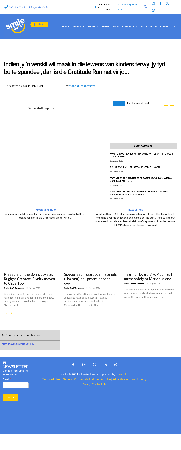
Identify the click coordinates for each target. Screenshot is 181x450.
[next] (172, 119)
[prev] (166, 119)
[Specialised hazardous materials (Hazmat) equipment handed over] (90, 269)
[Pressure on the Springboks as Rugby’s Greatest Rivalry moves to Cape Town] (30, 269)
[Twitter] (167, 3)
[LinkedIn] (105, 396)
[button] (145, 7)
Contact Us (99, 416)
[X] (136, 102)
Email (7, 411)
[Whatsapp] (153, 10)
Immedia (122, 406)
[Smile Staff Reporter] (16, 128)
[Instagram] (153, 3)
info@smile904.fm (39, 7)
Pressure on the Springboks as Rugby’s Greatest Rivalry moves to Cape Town (140, 209)
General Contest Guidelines (81, 411)
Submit (10, 428)
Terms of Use (51, 411)
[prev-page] (6, 328)
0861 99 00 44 (17, 7)
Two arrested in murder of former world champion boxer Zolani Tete (141, 195)
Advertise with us (123, 411)
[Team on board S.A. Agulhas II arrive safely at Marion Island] (150, 269)
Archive (106, 411)
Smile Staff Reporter (82, 102)
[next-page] (12, 328)
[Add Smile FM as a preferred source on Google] (158, 104)
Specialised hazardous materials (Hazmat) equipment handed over (90, 294)
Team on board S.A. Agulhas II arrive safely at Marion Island (148, 292)
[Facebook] (160, 3)
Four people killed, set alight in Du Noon (135, 183)
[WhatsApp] (144, 102)
